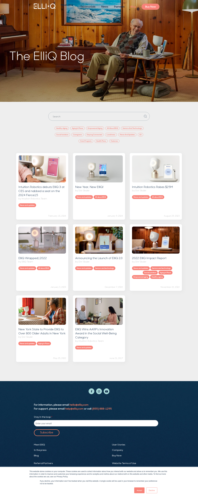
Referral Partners (43, 463)
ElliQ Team (27, 261)
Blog (36, 456)
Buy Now (117, 456)
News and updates (27, 205)
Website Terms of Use (124, 463)
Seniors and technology (104, 268)
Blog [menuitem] (133, 6)
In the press (40, 450)
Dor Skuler (84, 190)
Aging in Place (165, 272)
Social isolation (150, 272)
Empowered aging (140, 277)
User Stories (118, 445)
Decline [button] (152, 490)
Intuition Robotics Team (34, 198)
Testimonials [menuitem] (88, 6)
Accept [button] (139, 490)
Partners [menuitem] (119, 6)
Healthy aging (157, 277)
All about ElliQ (100, 197)
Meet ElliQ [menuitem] (67, 5)
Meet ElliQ (39, 445)
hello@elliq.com (79, 405)
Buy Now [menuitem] (150, 6)
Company (117, 450)
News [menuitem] (104, 6)
